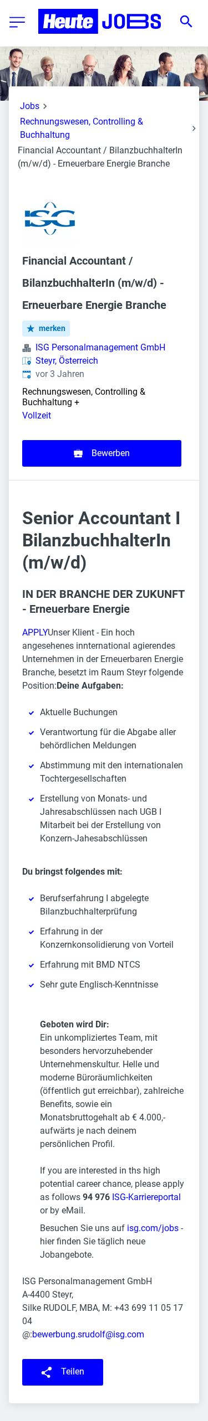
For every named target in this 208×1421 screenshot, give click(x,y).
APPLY (35, 632)
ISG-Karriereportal (146, 1197)
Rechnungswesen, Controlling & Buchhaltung (81, 128)
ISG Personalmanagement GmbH (100, 347)
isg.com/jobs (153, 1228)
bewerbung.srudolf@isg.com (88, 1334)
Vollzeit (36, 415)
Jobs (29, 106)
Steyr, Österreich (66, 360)
